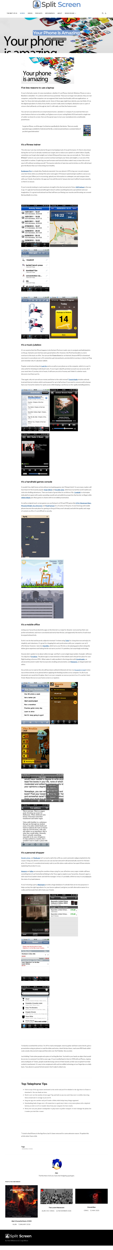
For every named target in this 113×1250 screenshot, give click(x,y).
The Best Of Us (12, 13)
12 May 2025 (94, 1210)
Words (22, 13)
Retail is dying (25, 858)
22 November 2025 (63, 1211)
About (59, 13)
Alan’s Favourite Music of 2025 (21, 1221)
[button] (105, 13)
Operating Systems (28, 1148)
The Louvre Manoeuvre (56, 1207)
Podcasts (38, 13)
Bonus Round (69, 13)
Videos (30, 13)
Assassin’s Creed (80, 670)
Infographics (50, 13)
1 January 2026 (24, 1224)
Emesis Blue (91, 1207)
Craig (52, 1211)
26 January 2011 (59, 39)
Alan (49, 39)
